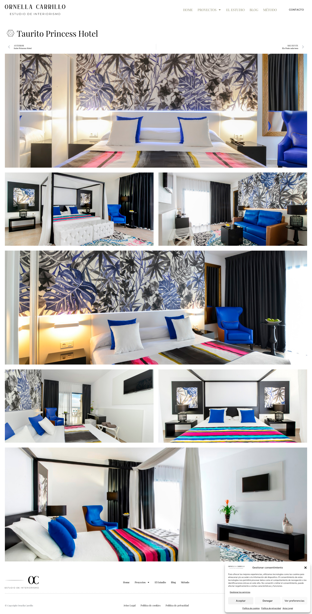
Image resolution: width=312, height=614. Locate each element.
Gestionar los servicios (240, 592)
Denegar (268, 600)
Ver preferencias (294, 600)
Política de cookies (251, 608)
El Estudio (235, 9)
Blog (254, 9)
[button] (305, 567)
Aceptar (241, 600)
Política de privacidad (271, 608)
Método (270, 9)
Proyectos (207, 9)
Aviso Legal (288, 608)
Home (188, 9)
